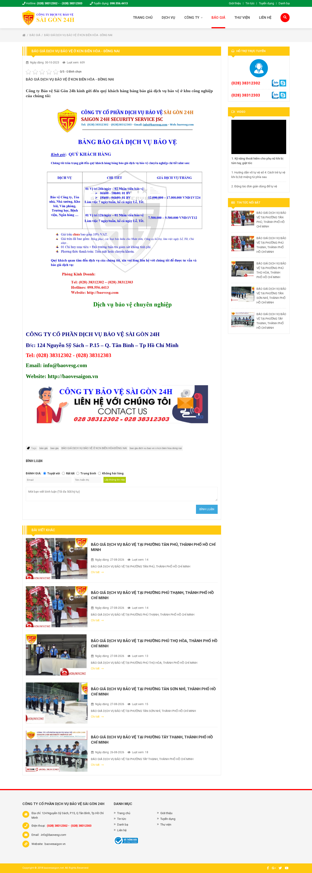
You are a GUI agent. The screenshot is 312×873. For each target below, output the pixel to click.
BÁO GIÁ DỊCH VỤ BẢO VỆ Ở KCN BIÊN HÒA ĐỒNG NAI (94, 448)
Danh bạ (284, 3)
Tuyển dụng (266, 3)
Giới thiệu (235, 3)
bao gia (54, 448)
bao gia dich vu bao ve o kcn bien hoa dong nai (156, 448)
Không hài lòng (113, 473)
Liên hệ (265, 18)
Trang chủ (143, 18)
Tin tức (250, 3)
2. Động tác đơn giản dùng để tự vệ (254, 186)
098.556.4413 (119, 3)
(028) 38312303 (72, 3)
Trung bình (88, 473)
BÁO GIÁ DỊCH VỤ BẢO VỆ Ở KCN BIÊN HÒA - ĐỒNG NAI (78, 35)
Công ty (192, 18)
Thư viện (242, 18)
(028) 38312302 (245, 83)
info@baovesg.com (53, 834)
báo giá (44, 448)
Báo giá (218, 18)
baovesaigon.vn (55, 844)
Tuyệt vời (53, 473)
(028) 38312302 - (48, 3)
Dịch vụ (168, 18)
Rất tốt (70, 473)
